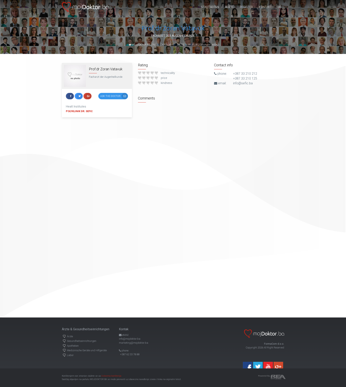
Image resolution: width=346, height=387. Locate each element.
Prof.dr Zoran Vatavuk (202, 44)
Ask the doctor (110, 96)
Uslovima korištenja (111, 376)
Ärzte (229, 7)
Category (166, 44)
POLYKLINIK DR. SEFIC (79, 111)
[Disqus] (211, 154)
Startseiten (210, 7)
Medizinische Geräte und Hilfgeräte (87, 350)
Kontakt (265, 7)
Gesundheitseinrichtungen (81, 340)
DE (279, 7)
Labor (70, 355)
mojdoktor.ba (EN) (143, 44)
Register (246, 7)
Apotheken (73, 345)
